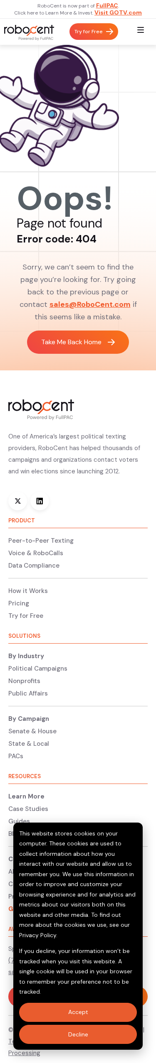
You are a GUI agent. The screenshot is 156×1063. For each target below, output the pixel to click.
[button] (140, 32)
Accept (78, 1012)
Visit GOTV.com (118, 12)
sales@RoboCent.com (90, 304)
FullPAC (107, 5)
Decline (78, 1034)
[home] (27, 32)
